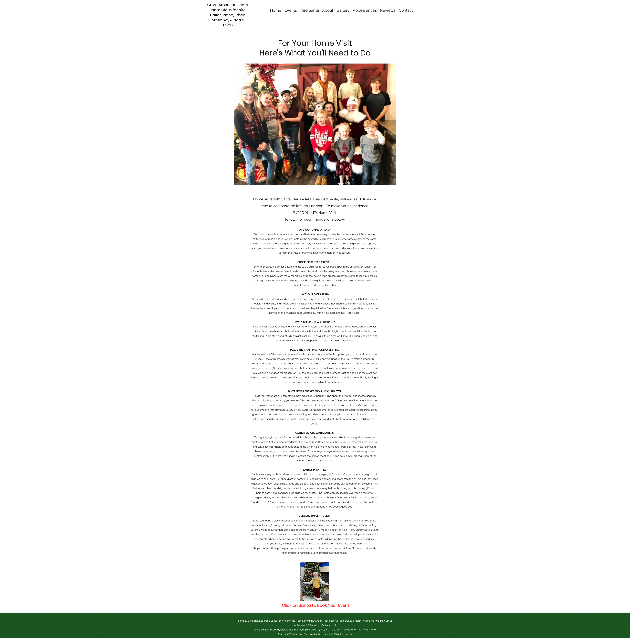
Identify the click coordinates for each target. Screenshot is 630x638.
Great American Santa (227, 4)
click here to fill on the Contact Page (356, 629)
